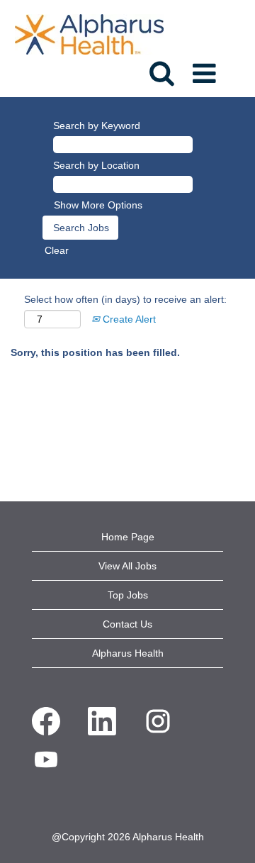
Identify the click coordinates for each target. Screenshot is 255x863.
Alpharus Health (128, 653)
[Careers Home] (89, 33)
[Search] (161, 68)
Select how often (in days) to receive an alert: (125, 299)
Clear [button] (57, 250)
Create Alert (128, 319)
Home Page (127, 536)
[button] (207, 69)
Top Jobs (128, 595)
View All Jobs (127, 566)
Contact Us (127, 624)
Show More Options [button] (98, 205)
